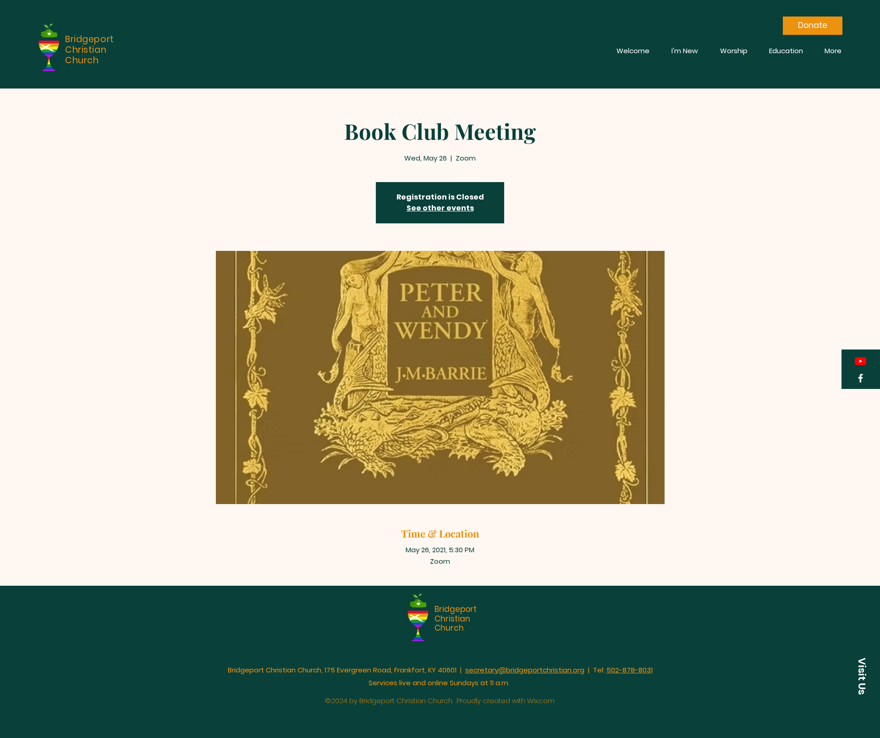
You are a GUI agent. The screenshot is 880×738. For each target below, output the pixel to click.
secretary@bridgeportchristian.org (524, 670)
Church (449, 627)
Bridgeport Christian (455, 614)
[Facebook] (860, 378)
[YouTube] (860, 361)
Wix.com (541, 700)
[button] (861, 676)
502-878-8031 (629, 670)
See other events (440, 208)
